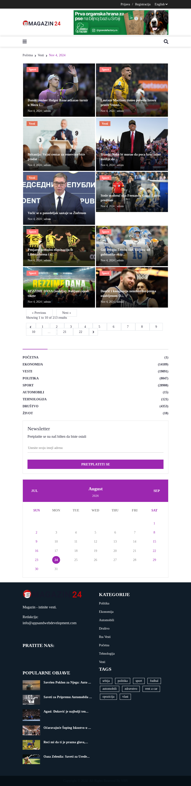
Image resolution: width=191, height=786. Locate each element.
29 (154, 560)
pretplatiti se (95, 464)
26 (95, 560)
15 (154, 541)
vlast (125, 696)
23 (36, 560)
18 (76, 551)
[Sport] (59, 90)
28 (134, 560)
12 (95, 541)
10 (34, 332)
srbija (106, 681)
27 (115, 560)
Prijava (125, 4)
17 (56, 551)
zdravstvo (131, 688)
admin (47, 111)
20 (115, 551)
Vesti (41, 55)
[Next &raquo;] (93, 332)
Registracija (142, 4)
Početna (28, 55)
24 (56, 560)
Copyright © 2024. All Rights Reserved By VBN (95, 781)
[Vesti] (59, 144)
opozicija (108, 696)
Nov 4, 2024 (57, 55)
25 (76, 560)
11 (75, 541)
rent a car (151, 688)
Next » (66, 313)
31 (56, 569)
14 (134, 541)
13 (115, 541)
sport (139, 681)
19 (95, 551)
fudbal (154, 681)
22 (81, 332)
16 (36, 551)
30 (36, 569)
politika (123, 681)
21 (65, 332)
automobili (109, 688)
